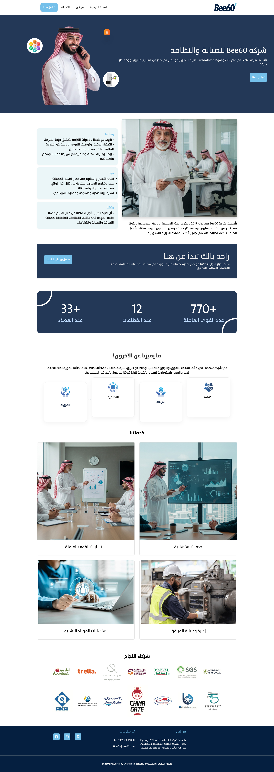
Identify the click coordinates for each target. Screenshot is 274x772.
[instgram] (67, 736)
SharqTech (129, 763)
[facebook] (56, 736)
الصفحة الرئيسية (99, 7)
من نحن (80, 7)
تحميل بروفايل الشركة (58, 259)
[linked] (78, 736)
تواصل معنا (49, 7)
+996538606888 (126, 740)
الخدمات (65, 7)
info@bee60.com (125, 746)
